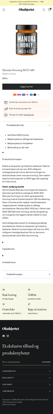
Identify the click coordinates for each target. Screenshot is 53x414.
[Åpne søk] (43, 9)
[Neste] (49, 3)
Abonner (46, 362)
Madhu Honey (9, 73)
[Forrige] (4, 3)
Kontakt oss (29, 115)
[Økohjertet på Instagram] (8, 336)
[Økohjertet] (26, 9)
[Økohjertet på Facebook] (3, 336)
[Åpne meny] (3, 9)
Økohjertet (21, 400)
